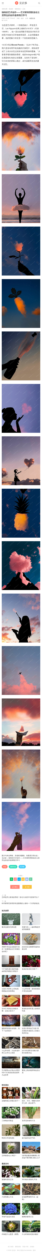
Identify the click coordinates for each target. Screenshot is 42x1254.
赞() (15, 887)
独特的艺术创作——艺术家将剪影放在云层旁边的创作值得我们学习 (21, 859)
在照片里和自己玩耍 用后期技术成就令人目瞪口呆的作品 (31, 1030)
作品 (4, 867)
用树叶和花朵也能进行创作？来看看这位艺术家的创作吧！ (11, 949)
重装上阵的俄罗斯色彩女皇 (31, 1071)
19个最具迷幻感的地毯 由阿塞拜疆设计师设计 (10, 970)
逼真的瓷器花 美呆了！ (30, 969)
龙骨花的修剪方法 (28, 1120)
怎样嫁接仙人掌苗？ (9, 1155)
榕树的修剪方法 (27, 1216)
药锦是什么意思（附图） (11, 1234)
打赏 (27, 887)
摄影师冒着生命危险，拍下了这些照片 (11, 1029)
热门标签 (11, 1246)
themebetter (28, 1250)
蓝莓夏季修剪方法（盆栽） (30, 1198)
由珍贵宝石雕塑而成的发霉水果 (31, 948)
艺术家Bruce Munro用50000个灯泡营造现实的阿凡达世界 (11, 1072)
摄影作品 (13, 867)
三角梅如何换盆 (7, 1120)
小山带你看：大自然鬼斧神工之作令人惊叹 (11, 1051)
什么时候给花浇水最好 (30, 1234)
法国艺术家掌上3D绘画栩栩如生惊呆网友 (10, 989)
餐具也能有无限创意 (9, 927)
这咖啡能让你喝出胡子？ (11, 1100)
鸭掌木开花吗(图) (8, 1138)
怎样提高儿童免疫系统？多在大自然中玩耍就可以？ (20, 897)
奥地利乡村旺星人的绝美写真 (31, 1009)
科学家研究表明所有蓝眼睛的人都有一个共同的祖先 (20, 903)
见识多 (11, 9)
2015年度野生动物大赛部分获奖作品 (30, 1051)
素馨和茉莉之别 (7, 1179)
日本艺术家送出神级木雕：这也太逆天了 (10, 1009)
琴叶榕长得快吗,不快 (29, 1179)
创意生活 (18, 9)
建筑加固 (18, 1246)
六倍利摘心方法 (7, 1197)
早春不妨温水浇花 (8, 1216)
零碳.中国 (25, 1246)
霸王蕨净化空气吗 (28, 1138)
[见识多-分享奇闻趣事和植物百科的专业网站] (21, 3)
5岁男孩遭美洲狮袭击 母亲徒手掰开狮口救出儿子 (31, 1156)
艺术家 (22, 867)
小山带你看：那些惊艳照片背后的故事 (31, 989)
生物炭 (32, 1246)
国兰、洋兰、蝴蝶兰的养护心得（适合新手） (31, 1101)
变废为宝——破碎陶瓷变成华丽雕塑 (31, 928)
